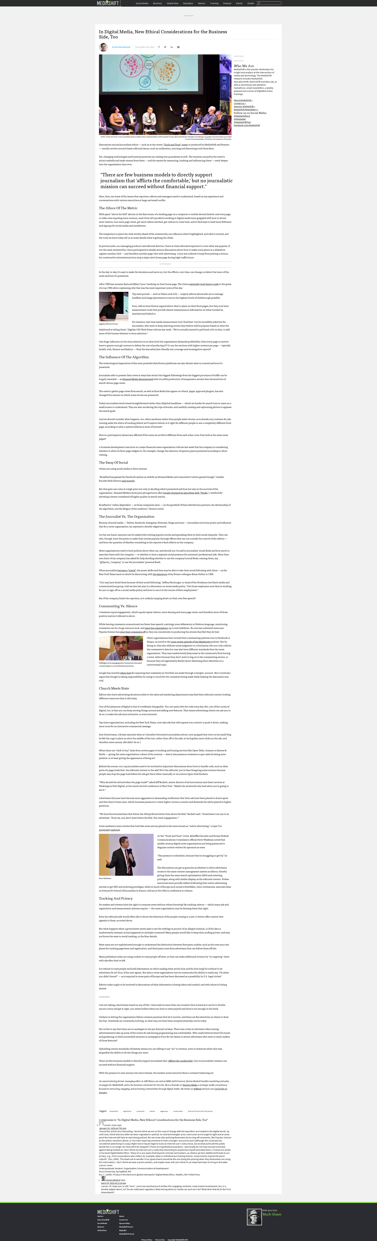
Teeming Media (189, 1085)
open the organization (156, 628)
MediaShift (108, 1211)
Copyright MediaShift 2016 (178, 1240)
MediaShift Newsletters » (246, 109)
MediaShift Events (126, 1227)
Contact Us (123, 1220)
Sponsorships (124, 1223)
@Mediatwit (240, 119)
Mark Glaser (272, 1214)
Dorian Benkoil (122, 47)
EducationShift (103, 1220)
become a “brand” (127, 570)
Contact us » (240, 103)
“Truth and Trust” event (175, 144)
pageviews (164, 1111)
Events (239, 3)
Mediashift (108, 2)
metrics (152, 1111)
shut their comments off (132, 632)
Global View (172, 3)
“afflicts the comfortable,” (181, 1061)
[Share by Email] (176, 47)
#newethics (114, 1111)
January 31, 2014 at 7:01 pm (112, 1128)
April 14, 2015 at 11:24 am (113, 1183)
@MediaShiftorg (242, 116)
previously (104, 830)
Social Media (142, 3)
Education (188, 3)
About (121, 1216)
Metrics (201, 3)
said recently (127, 481)
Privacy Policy (146, 1240)
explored (115, 830)
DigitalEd (122, 1230)
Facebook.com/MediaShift (247, 125)
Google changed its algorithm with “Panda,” (186, 493)
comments (140, 1111)
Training (214, 3)
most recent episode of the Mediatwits (191, 641)
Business (157, 3)
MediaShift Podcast (126, 1234)
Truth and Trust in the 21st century (200, 1111)
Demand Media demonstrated (137, 379)
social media (178, 1111)
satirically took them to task (204, 284)
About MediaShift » (243, 100)
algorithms (127, 1111)
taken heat (126, 673)
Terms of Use (160, 1240)
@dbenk (198, 1089)
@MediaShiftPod (242, 122)
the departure (160, 574)
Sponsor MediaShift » (244, 106)
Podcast (227, 3)
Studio (250, 3)
